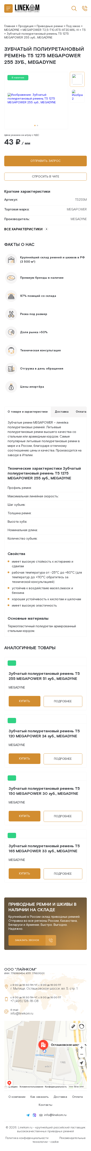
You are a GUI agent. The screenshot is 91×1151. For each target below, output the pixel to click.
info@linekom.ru (22, 1014)
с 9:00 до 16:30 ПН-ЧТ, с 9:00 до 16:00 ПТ (84, 8)
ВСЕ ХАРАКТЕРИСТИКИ (23, 229)
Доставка (60, 1097)
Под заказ (73, 26)
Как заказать (39, 1097)
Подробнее (63, 701)
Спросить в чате (45, 177)
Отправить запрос (45, 161)
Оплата (77, 1097)
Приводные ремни (50, 26)
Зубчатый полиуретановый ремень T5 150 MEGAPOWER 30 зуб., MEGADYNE (44, 791)
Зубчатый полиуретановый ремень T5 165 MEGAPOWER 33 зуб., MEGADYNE (44, 849)
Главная (9, 26)
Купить (24, 701)
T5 (84, 30)
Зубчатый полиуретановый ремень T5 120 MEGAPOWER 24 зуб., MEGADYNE (44, 734)
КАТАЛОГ (8, 8)
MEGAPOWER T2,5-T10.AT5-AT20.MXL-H (51, 30)
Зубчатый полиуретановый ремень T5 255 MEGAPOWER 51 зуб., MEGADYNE (44, 676)
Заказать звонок (27, 940)
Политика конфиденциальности (26, 1138)
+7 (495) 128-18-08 (25, 1001)
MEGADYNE (11, 30)
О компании (16, 1097)
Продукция (25, 26)
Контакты (45, 1105)
